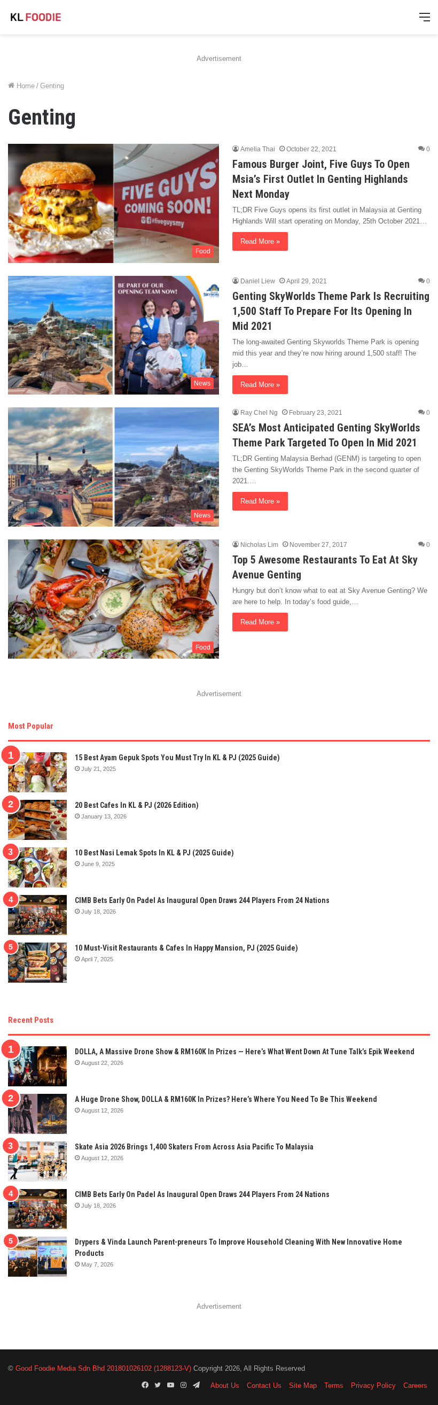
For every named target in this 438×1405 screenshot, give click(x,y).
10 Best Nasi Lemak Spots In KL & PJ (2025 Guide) (154, 852)
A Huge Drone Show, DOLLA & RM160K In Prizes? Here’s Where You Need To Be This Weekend (226, 1099)
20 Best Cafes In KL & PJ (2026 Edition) (137, 805)
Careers (415, 1385)
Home (24, 86)
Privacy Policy (373, 1385)
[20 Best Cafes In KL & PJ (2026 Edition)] (37, 820)
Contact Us (264, 1385)
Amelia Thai (257, 149)
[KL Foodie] (59, 17)
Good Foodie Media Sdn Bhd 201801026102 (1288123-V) (103, 1368)
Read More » (260, 241)
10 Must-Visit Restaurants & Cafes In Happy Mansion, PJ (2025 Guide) (186, 948)
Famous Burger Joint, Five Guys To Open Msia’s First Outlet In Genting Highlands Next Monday (321, 179)
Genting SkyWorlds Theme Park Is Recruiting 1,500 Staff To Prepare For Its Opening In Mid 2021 (330, 311)
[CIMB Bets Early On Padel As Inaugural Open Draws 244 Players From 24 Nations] (37, 915)
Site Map (303, 1385)
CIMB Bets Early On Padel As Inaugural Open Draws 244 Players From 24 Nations (202, 900)
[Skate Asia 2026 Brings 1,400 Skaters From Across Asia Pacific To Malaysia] (37, 1161)
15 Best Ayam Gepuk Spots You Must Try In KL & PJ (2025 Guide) (177, 757)
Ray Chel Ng (259, 412)
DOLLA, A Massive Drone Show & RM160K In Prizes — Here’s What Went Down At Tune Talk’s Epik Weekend (244, 1051)
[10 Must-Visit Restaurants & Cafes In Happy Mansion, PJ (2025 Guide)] (37, 963)
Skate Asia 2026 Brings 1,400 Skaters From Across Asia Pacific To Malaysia (194, 1146)
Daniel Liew (257, 281)
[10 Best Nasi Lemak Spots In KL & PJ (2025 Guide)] (37, 867)
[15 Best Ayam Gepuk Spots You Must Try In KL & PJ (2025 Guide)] (37, 772)
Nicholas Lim (259, 545)
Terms (333, 1385)
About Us (224, 1385)
